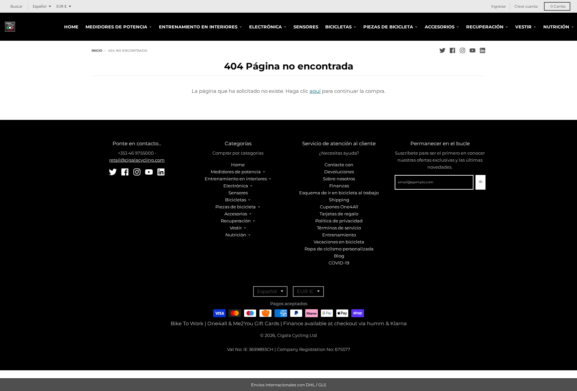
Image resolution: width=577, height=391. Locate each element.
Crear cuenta (526, 6)
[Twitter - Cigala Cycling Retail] (442, 50)
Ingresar (498, 6)
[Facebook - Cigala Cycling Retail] (452, 50)
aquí (315, 91)
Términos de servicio (339, 227)
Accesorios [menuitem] (439, 26)
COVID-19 (339, 262)
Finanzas (339, 185)
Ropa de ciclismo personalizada (339, 248)
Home (238, 164)
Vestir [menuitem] (523, 26)
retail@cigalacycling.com (137, 160)
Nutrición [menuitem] (556, 26)
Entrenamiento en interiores (236, 178)
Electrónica (235, 185)
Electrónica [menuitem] (265, 26)
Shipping (339, 199)
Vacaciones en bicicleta (339, 241)
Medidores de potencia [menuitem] (116, 26)
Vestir (236, 227)
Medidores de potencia (236, 171)
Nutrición (235, 234)
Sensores (238, 192)
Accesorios (235, 213)
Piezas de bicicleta (235, 206)
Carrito (558, 6)
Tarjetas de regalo (339, 213)
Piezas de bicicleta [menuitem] (388, 26)
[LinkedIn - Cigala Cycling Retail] (482, 50)
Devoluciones (339, 171)
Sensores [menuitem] (306, 26)
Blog (339, 255)
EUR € (61, 6)
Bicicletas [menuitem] (338, 26)
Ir (480, 182)
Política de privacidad (339, 220)
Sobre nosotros (339, 178)
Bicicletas (235, 199)
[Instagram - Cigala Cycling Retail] (462, 50)
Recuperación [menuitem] (485, 26)
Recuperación (236, 220)
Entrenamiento (339, 234)
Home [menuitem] (71, 26)
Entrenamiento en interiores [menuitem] (198, 26)
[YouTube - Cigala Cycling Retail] (472, 50)
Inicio (96, 50)
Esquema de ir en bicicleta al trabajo (339, 192)
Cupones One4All (339, 206)
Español (39, 6)
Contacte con (339, 164)
